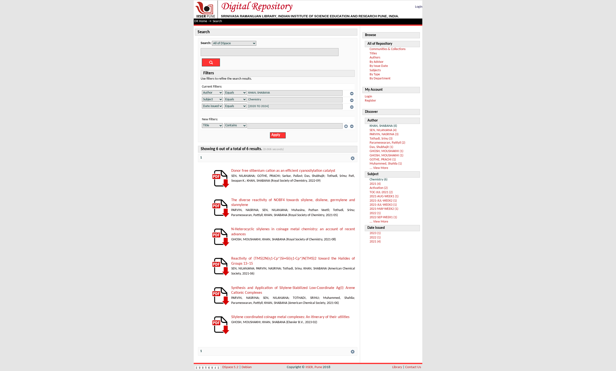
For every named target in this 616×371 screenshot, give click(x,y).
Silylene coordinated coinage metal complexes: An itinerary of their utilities (290, 317)
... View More (379, 168)
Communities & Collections (387, 49)
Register (370, 100)
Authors (375, 57)
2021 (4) (375, 184)
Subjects (375, 70)
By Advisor (377, 62)
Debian (247, 367)
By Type (375, 74)
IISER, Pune (314, 367)
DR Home (200, 21)
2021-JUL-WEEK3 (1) (383, 204)
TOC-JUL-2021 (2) (381, 192)
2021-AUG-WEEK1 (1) (384, 196)
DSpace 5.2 (230, 367)
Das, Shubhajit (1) (381, 147)
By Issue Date (379, 66)
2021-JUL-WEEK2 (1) (383, 200)
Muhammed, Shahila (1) (386, 163)
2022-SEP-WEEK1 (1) (383, 217)
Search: (206, 43)
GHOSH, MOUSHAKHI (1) (386, 151)
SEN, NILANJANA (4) (383, 130)
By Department (380, 78)
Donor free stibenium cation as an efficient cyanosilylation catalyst (283, 171)
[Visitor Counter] (207, 367)
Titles (373, 53)
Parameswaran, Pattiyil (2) (387, 142)
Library (397, 367)
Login (418, 6)
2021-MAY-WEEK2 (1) (384, 209)
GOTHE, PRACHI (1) (383, 159)
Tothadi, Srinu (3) (381, 138)
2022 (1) (375, 213)
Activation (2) (379, 188)
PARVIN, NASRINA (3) (384, 134)
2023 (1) (375, 233)
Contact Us (413, 367)
